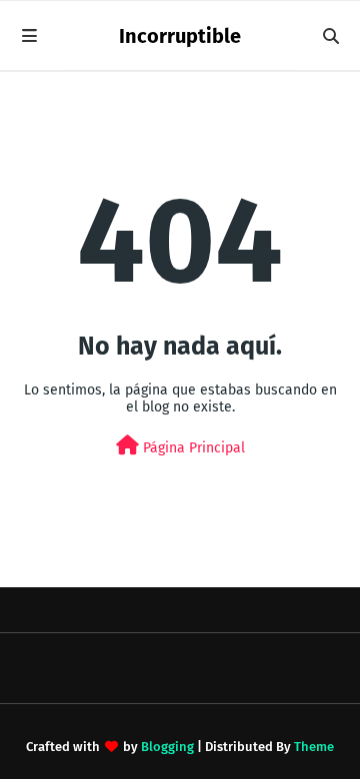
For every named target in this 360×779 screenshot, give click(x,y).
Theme (314, 746)
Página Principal (192, 447)
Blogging (167, 746)
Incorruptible (180, 36)
